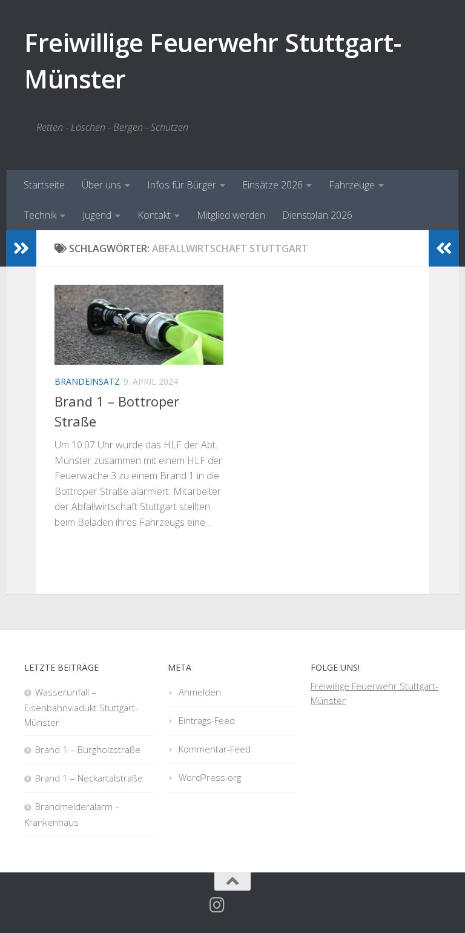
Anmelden (200, 692)
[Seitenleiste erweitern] (21, 248)
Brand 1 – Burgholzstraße (87, 749)
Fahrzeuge (352, 184)
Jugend (96, 215)
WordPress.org (210, 777)
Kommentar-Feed (215, 749)
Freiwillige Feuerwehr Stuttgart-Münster (212, 60)
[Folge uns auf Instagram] (217, 905)
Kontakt (154, 215)
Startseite (44, 184)
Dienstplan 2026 (317, 215)
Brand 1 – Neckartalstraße (89, 778)
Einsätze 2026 (272, 184)
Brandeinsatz (87, 381)
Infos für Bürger (181, 184)
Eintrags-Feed (207, 720)
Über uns (101, 184)
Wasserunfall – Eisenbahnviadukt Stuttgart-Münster (81, 707)
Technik (40, 215)
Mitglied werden (231, 215)
